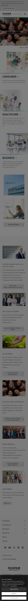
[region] (14, 588)
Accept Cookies (14, 598)
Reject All (14, 593)
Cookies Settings (14, 589)
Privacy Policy (13, 585)
